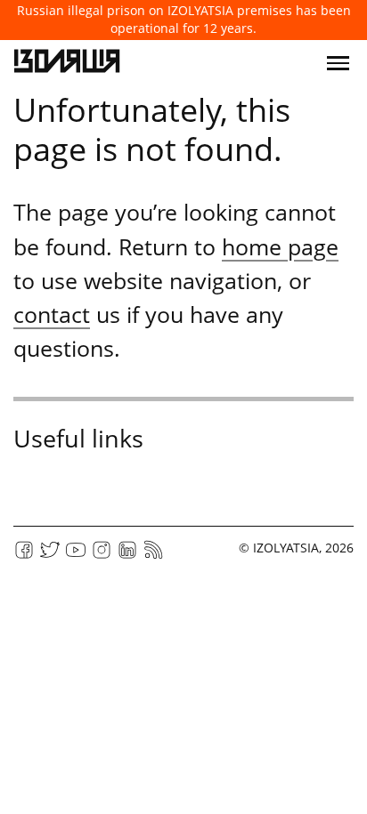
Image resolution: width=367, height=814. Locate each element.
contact (51, 314)
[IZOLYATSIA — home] (66, 63)
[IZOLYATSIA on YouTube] (75, 555)
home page (280, 246)
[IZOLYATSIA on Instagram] (101, 555)
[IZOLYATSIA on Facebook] (24, 555)
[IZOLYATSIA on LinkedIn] (127, 555)
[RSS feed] (153, 555)
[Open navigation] (338, 63)
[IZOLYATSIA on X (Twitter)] (50, 555)
